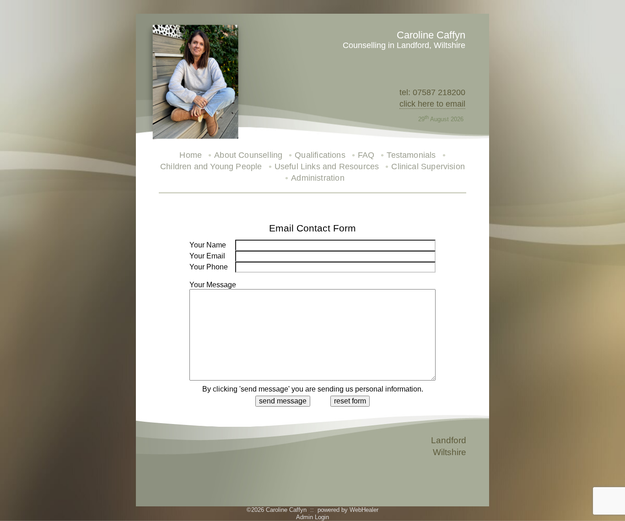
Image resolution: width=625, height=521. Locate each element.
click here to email (432, 103)
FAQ (366, 155)
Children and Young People (211, 166)
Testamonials (411, 155)
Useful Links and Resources (327, 166)
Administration (318, 178)
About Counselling (248, 155)
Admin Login (312, 517)
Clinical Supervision (428, 166)
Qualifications (320, 155)
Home (190, 155)
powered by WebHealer (348, 509)
